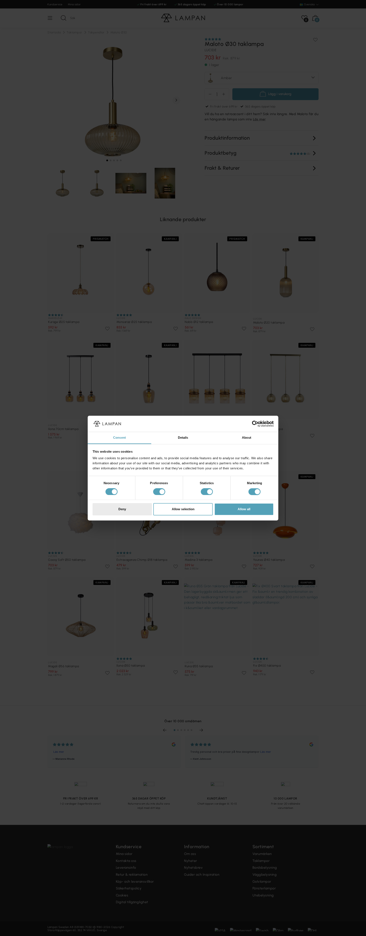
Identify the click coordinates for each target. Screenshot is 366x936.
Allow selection (183, 509)
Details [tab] (183, 438)
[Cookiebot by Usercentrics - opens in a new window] (255, 423)
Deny (122, 509)
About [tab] (246, 438)
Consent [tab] (119, 438)
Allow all (244, 509)
